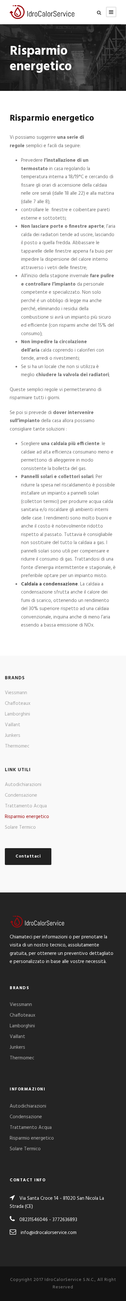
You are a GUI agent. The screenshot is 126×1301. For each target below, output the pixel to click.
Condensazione (21, 795)
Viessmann (16, 693)
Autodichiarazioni (23, 785)
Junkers (12, 735)
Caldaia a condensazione (49, 584)
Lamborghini (17, 714)
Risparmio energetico (27, 817)
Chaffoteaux (17, 703)
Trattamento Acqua (26, 806)
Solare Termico (20, 827)
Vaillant (12, 725)
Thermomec (17, 746)
